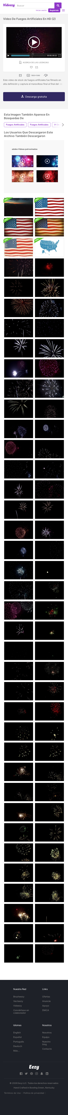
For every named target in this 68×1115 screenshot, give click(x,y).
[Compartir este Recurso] (37, 67)
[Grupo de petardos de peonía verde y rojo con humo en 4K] (49, 651)
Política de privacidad (33, 1093)
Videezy (17, 1005)
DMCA (45, 1010)
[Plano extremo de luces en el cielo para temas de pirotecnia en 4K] (18, 469)
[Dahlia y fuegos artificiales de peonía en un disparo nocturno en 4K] (18, 671)
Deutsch (17, 1046)
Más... (16, 1050)
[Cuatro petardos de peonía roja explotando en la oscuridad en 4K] (49, 711)
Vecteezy (18, 1001)
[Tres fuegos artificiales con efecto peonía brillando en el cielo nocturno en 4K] (18, 530)
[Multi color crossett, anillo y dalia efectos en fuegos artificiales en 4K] (18, 731)
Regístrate (54, 10)
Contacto (47, 1048)
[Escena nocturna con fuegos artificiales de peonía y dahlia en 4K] (18, 570)
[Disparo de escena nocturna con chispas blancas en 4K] (49, 469)
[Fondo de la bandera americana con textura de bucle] (49, 207)
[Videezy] (9, 5)
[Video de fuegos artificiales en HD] (18, 267)
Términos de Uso (12, 1093)
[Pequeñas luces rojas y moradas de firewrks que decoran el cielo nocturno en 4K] (49, 933)
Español (17, 1037)
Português (18, 1041)
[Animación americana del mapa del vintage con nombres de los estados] (49, 247)
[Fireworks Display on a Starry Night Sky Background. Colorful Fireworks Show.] (22, 162)
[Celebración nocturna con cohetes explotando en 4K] (49, 489)
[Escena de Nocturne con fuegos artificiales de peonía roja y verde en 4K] (49, 630)
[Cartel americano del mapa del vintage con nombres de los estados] (18, 247)
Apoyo (45, 1005)
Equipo (45, 1037)
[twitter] (26, 1073)
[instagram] (36, 1073)
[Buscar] (58, 5)
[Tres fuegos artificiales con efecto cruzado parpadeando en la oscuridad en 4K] (18, 550)
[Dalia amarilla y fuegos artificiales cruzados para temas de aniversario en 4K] (18, 772)
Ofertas (46, 996)
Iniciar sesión (41, 10)
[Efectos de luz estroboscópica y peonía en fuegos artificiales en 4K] (49, 550)
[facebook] (21, 1073)
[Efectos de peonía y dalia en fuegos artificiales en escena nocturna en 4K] (18, 630)
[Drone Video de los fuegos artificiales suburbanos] (18, 207)
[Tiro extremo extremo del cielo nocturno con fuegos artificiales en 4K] (49, 429)
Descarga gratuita (36, 96)
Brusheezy (18, 996)
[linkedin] (47, 1073)
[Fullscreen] (59, 55)
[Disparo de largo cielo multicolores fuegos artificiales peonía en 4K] (49, 590)
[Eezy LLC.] (34, 1067)
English (17, 1032)
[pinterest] (31, 1073)
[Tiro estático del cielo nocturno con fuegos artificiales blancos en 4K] (49, 408)
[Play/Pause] (8, 55)
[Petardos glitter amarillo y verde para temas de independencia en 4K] (18, 812)
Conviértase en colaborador (21, 1011)
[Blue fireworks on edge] (47, 162)
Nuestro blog (46, 1043)
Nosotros (47, 1032)
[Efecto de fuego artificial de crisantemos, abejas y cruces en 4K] (18, 509)
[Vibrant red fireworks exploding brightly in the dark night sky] (47, 177)
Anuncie (46, 1001)
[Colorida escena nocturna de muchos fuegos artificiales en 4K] (18, 429)
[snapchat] (41, 1073)
